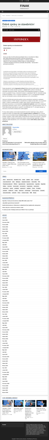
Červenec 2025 (5, 249)
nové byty (26, 157)
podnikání (16, 188)
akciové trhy (10, 179)
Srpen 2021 (4, 354)
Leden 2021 (5, 370)
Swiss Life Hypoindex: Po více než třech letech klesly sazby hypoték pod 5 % (12, 142)
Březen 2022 (5, 338)
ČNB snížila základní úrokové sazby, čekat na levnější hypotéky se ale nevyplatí (35, 142)
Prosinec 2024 (5, 264)
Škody (34, 192)
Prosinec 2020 (5, 372)
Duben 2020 (5, 390)
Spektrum (21, 190)
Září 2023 (4, 298)
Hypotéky (5, 157)
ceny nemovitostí (22, 152)
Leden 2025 (5, 262)
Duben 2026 (5, 229)
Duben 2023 (5, 309)
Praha (35, 157)
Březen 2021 (5, 365)
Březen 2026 (5, 231)
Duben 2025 (5, 256)
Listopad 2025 (5, 240)
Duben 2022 (5, 336)
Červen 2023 (5, 305)
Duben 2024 (5, 282)
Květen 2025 (5, 253)
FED (39, 181)
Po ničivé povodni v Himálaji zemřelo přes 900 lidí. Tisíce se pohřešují (18, 209)
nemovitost (25, 155)
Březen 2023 (5, 311)
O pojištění (27, 417)
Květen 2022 (5, 334)
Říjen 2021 (4, 350)
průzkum (5, 190)
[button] (2, 11)
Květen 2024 (5, 280)
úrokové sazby (10, 157)
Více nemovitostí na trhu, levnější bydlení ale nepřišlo (24, 163)
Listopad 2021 (5, 347)
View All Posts (17, 131)
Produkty (38, 188)
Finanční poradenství (7, 184)
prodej (20, 158)
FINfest (15, 184)
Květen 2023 (5, 307)
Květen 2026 (5, 226)
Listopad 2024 (5, 267)
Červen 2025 (5, 251)
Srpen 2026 (4, 220)
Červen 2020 (5, 385)
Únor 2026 (4, 233)
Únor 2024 (4, 287)
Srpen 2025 (4, 247)
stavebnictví (5, 20)
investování (15, 186)
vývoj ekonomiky (7, 192)
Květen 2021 (5, 361)
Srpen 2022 (4, 327)
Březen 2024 (5, 285)
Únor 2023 (4, 314)
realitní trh (24, 158)
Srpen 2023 (4, 300)
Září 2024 (4, 271)
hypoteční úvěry (7, 155)
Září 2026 (4, 217)
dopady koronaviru (26, 181)
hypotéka (12, 155)
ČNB (31, 192)
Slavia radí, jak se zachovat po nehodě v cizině (12, 207)
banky (23, 179)
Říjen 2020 (4, 376)
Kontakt (4, 424)
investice (20, 155)
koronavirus (22, 186)
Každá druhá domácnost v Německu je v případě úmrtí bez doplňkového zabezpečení (21, 205)
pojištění (29, 188)
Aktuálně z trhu (17, 179)
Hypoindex (5, 26)
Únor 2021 (4, 367)
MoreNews (29, 438)
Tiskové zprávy (35, 190)
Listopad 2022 (5, 320)
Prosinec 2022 (5, 318)
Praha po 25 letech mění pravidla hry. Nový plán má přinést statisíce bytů (39, 164)
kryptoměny (29, 186)
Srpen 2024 (4, 273)
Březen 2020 (5, 392)
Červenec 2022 (5, 329)
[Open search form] (47, 11)
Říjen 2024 (4, 269)
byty (38, 152)
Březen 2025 (5, 258)
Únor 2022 (4, 341)
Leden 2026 (5, 235)
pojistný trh (22, 188)
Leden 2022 (5, 343)
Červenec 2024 (5, 276)
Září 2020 (4, 379)
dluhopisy (18, 181)
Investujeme (17, 411)
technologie (27, 190)
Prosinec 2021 (5, 345)
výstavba (13, 20)
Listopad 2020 (5, 374)
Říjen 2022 (4, 323)
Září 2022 (4, 325)
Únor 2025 (4, 260)
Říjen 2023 (4, 296)
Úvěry (9, 20)
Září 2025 (4, 244)
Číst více (5, 138)
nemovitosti (21, 157)
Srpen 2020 (4, 381)
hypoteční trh (6, 152)
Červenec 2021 (5, 356)
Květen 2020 (5, 388)
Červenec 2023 (5, 303)
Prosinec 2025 (5, 238)
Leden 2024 (5, 289)
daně (13, 181)
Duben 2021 (5, 363)
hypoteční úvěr (6, 154)
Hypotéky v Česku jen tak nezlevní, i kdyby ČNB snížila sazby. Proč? (9, 164)
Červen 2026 (5, 224)
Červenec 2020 (5, 383)
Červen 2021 (5, 359)
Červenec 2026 (5, 222)
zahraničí (14, 192)
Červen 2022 (5, 332)
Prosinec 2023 (5, 291)
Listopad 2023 (5, 294)
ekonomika (34, 181)
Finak (24, 6)
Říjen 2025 (4, 242)
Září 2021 (4, 352)
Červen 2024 (5, 278)
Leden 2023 (5, 316)
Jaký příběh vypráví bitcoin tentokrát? (10, 203)
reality (16, 190)
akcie (4, 179)
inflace (4, 186)
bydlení (35, 152)
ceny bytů (36, 179)
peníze (11, 188)
